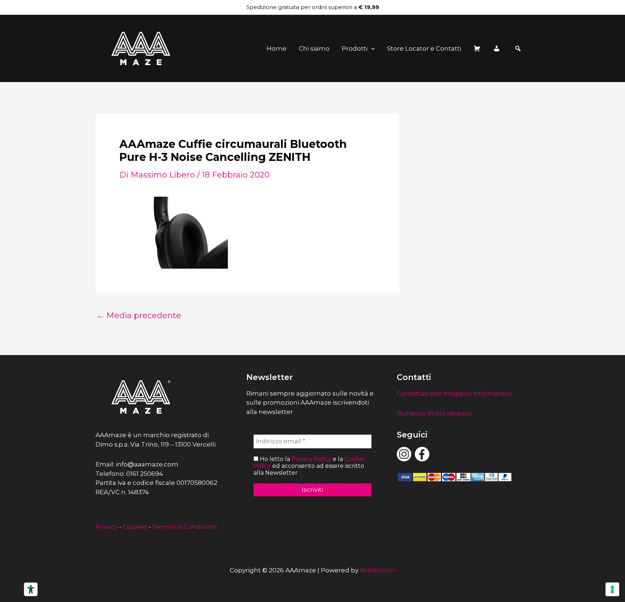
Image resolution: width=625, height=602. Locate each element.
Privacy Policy (311, 459)
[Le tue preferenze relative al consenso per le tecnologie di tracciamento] (612, 589)
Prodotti (354, 48)
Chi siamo (314, 48)
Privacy (106, 526)
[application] (371, 48)
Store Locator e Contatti (424, 48)
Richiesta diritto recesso (434, 413)
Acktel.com (377, 570)
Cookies (135, 526)
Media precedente (138, 316)
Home (276, 48)
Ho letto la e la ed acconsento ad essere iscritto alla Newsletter (309, 466)
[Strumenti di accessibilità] (31, 589)
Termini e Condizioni (184, 526)
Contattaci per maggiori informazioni (455, 393)
